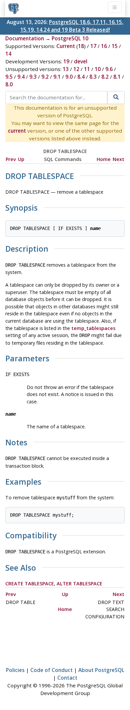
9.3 (33, 76)
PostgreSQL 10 (70, 38)
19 (66, 61)
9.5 (9, 76)
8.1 (117, 76)
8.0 (9, 84)
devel (80, 61)
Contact (67, 677)
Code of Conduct (51, 670)
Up (21, 159)
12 (76, 69)
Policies (15, 670)
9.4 (21, 76)
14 (8, 53)
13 (66, 69)
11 (87, 69)
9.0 (69, 76)
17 (93, 46)
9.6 (109, 69)
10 (98, 69)
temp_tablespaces (93, 328)
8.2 (105, 76)
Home (104, 159)
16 (104, 46)
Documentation (24, 38)
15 (115, 46)
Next (118, 159)
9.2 (45, 76)
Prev (11, 159)
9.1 (57, 76)
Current (65, 46)
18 (81, 46)
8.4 (81, 76)
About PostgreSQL (101, 670)
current (17, 130)
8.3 (93, 76)
